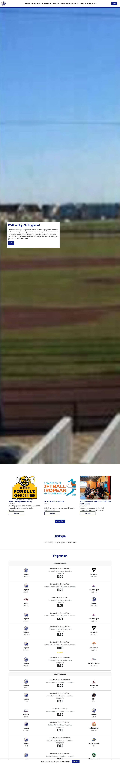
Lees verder (16, 513)
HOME (27, 3)
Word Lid (11, 243)
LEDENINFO (46, 3)
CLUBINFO (35, 3)
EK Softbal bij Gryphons (54, 501)
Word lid (114, 3)
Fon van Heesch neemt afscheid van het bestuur (95, 502)
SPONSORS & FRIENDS (68, 3)
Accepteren (75, 761)
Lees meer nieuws (60, 521)
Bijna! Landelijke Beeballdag (20, 501)
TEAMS (55, 3)
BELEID (82, 3)
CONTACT (91, 3)
